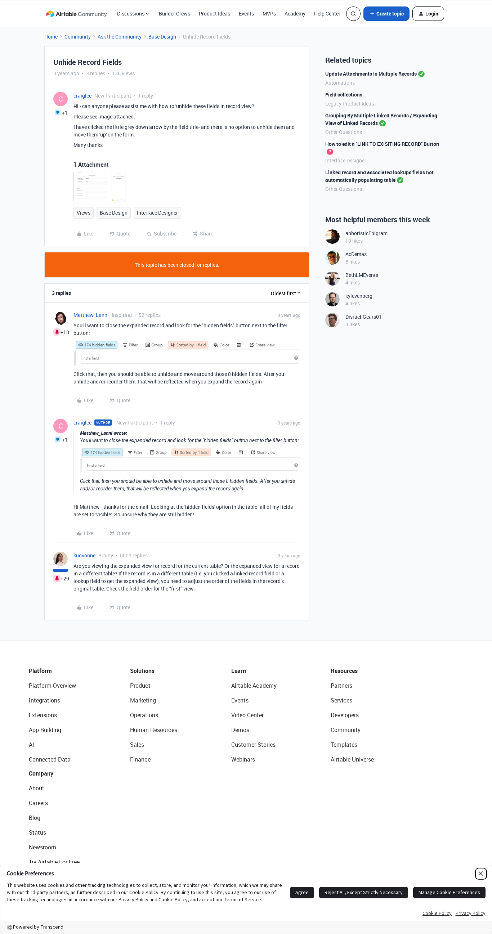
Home (51, 36)
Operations (144, 715)
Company (41, 773)
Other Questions (343, 132)
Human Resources (153, 730)
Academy (295, 13)
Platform (40, 671)
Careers (38, 803)
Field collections (343, 94)
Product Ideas (214, 13)
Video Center (247, 715)
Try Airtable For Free (54, 862)
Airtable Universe (352, 759)
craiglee (82, 95)
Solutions (142, 671)
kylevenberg (358, 295)
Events (246, 13)
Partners (341, 686)
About (36, 788)
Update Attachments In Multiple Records (371, 73)
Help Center (327, 13)
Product (140, 686)
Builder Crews (174, 13)
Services (341, 700)
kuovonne (84, 555)
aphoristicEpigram (366, 233)
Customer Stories (253, 745)
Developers (345, 715)
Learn (238, 671)
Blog (34, 818)
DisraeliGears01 (363, 316)
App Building (45, 730)
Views (83, 212)
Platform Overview (52, 686)
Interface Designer (157, 212)
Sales (137, 745)
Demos (240, 730)
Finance (140, 759)
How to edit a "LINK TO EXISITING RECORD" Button (382, 143)
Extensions (43, 715)
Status (37, 832)
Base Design (162, 36)
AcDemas (356, 254)
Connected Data (50, 759)
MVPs (269, 13)
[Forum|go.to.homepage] (76, 13)
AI (31, 745)
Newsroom (42, 847)
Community (77, 36)
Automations (340, 82)
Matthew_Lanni (91, 314)
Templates (344, 745)
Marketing (143, 700)
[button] (386, 13)
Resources (344, 671)
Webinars (243, 759)
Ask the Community (120, 36)
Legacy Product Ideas (349, 103)
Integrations (44, 700)
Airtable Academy (254, 686)
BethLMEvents (361, 274)
